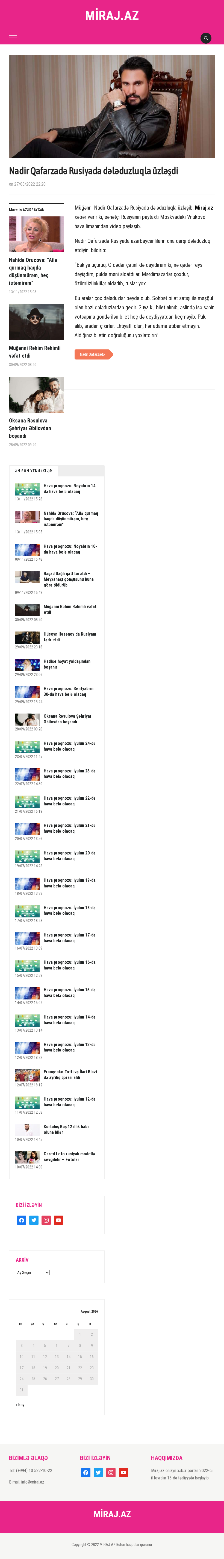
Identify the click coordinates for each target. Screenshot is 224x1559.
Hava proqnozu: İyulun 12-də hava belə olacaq (70, 1101)
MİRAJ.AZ (112, 15)
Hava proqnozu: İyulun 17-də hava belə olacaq (70, 937)
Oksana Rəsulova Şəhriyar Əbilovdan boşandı (30, 428)
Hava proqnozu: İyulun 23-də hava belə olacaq (70, 773)
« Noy (20, 1405)
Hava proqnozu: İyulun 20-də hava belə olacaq (70, 855)
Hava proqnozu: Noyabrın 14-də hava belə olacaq (70, 488)
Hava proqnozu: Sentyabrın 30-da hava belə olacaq (68, 691)
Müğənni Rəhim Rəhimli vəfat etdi (35, 352)
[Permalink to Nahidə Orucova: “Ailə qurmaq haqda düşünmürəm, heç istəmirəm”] (36, 236)
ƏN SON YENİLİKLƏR (33, 471)
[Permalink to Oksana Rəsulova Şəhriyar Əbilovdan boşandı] (36, 397)
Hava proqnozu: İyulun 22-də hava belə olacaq (70, 801)
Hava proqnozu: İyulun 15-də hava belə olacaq (70, 992)
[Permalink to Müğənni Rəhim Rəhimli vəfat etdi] (36, 324)
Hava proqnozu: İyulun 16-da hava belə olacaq (70, 965)
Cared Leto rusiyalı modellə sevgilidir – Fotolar (69, 1156)
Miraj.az (204, 207)
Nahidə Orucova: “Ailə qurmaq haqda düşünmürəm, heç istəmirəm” (33, 271)
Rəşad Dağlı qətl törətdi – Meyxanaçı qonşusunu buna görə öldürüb (69, 579)
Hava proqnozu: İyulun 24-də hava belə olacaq (70, 746)
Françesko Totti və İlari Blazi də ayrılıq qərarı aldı (70, 1074)
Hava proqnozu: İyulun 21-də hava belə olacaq (70, 828)
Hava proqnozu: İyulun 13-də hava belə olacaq (70, 1047)
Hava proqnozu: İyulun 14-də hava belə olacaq (70, 1019)
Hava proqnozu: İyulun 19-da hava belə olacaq (70, 883)
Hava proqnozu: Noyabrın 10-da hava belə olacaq (70, 549)
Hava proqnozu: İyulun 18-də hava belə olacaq (70, 910)
